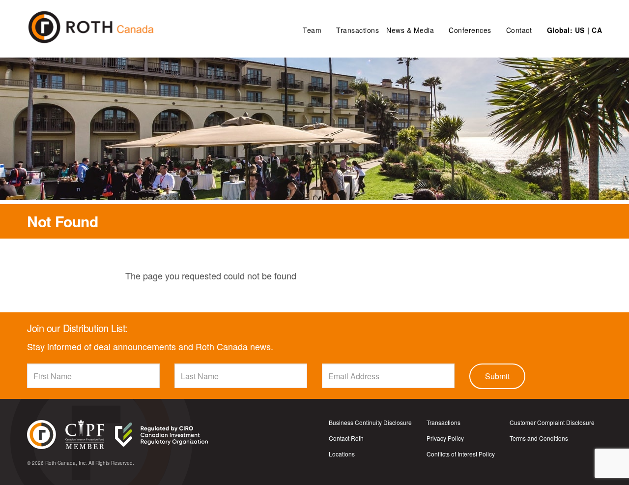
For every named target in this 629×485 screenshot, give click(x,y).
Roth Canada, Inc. (66, 462)
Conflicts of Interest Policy (461, 454)
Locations (342, 454)
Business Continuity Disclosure (370, 422)
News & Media (410, 30)
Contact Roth (346, 438)
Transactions (357, 30)
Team (312, 30)
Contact (519, 30)
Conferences (470, 30)
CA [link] (597, 30)
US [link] (580, 30)
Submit (497, 376)
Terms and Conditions (539, 438)
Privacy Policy (445, 438)
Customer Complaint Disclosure (552, 422)
